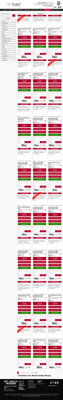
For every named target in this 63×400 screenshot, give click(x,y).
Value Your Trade (24, 44)
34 (32, 373)
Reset (8, 18)
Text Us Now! (24, 46)
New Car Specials (31, 385)
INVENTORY (31, 381)
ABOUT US (21, 381)
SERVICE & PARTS (40, 381)
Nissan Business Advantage (22, 388)
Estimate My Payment (24, 40)
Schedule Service (41, 383)
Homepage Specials (32, 387)
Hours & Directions (48, 6)
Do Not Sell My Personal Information (33, 394)
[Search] (13, 15)
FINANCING (21, 383)
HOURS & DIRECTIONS (22, 385)
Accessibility (14, 394)
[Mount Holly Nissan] (14, 4)
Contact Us (7, 394)
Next (35, 373)
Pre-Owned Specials (32, 386)
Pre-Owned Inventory (32, 384)
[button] (5, 10)
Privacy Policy (21, 394)
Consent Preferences (47, 394)
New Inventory (31, 382)
